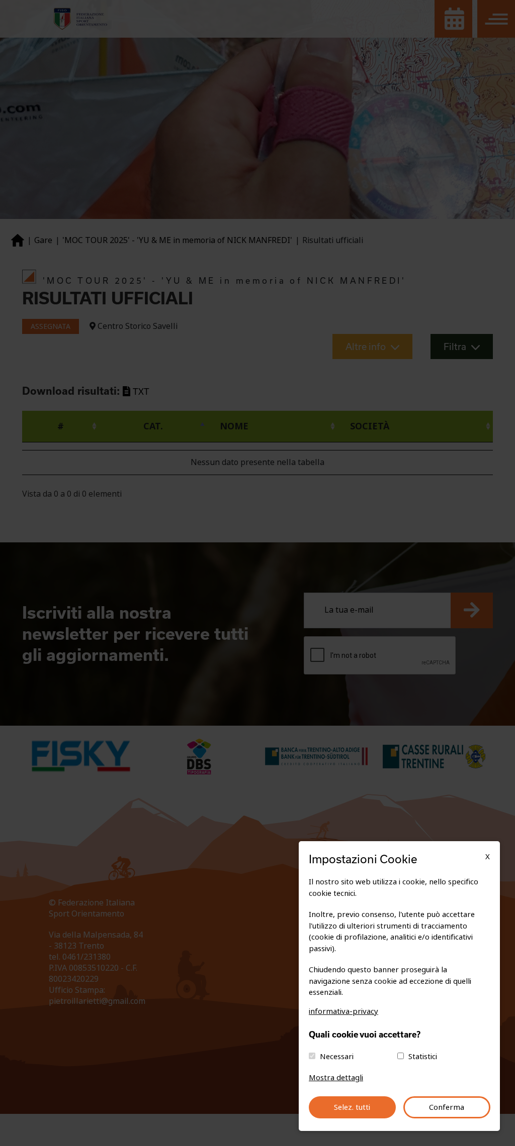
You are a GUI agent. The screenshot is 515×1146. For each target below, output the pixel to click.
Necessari (337, 1056)
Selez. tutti (352, 1107)
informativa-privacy (343, 1011)
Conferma (446, 1107)
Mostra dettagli (336, 1077)
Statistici (422, 1056)
